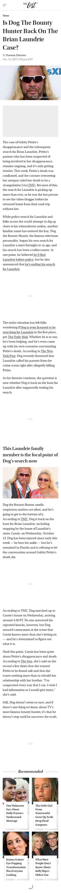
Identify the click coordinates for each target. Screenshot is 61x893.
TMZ (24, 519)
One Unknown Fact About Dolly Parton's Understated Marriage (15, 813)
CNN (30, 185)
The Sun (26, 661)
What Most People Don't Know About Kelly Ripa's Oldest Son (43, 867)
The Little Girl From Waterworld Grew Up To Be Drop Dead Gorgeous (44, 815)
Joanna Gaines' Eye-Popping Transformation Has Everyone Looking (16, 867)
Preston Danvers (16, 55)
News (6, 15)
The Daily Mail (18, 337)
